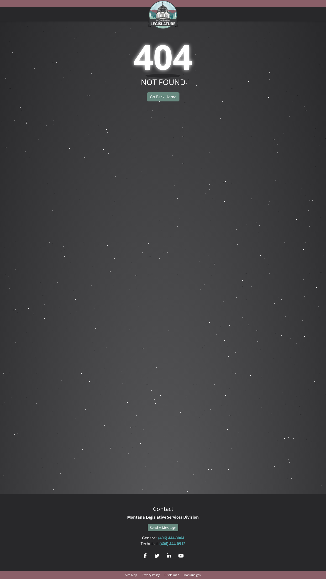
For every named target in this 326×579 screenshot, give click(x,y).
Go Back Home (163, 97)
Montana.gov (192, 575)
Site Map (131, 575)
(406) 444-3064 (171, 538)
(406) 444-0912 (172, 543)
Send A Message (163, 527)
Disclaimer (171, 575)
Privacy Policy (151, 575)
